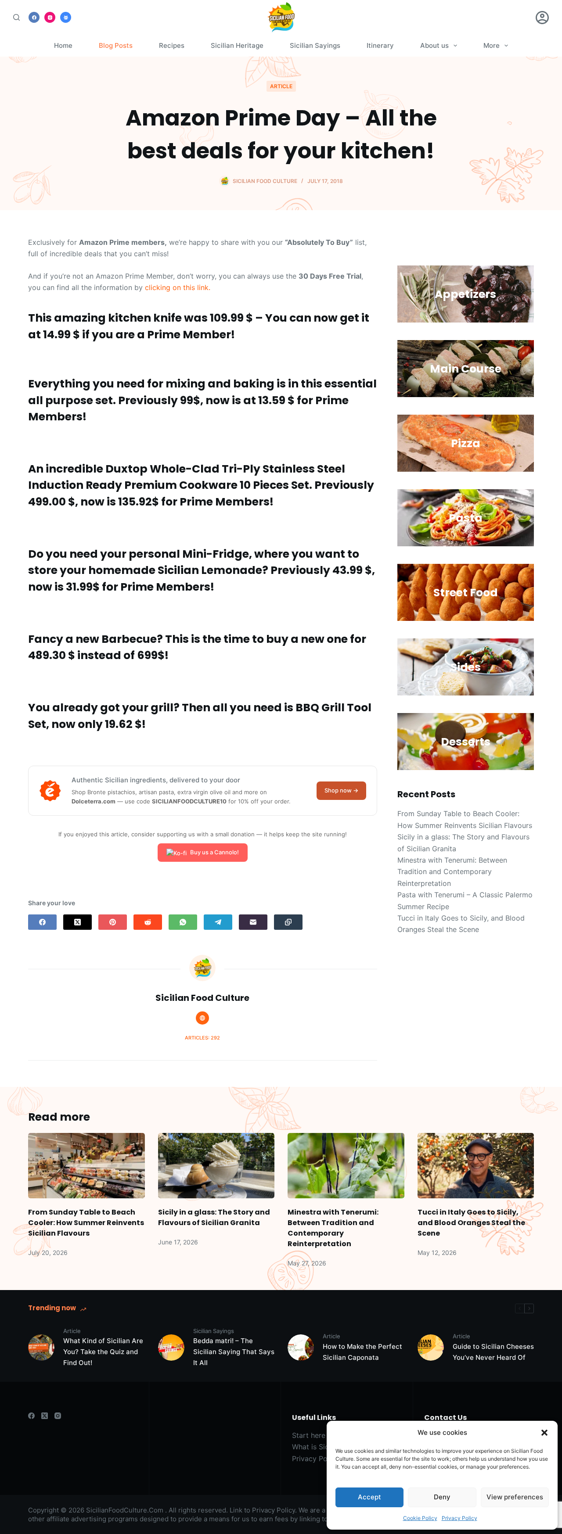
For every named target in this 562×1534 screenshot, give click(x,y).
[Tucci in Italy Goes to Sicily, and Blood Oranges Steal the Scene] (476, 1165)
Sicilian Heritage (237, 45)
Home (63, 45)
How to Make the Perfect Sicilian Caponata (362, 1352)
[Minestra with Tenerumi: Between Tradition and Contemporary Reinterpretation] (346, 1165)
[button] (544, 1432)
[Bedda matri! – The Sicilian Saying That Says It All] (171, 1347)
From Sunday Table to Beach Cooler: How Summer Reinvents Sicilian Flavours (86, 1222)
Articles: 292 (202, 1038)
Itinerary (380, 45)
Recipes (171, 45)
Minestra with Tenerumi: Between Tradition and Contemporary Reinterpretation (452, 872)
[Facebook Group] (65, 17)
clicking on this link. (177, 287)
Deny (442, 1497)
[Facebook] (34, 17)
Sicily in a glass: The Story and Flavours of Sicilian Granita (214, 1217)
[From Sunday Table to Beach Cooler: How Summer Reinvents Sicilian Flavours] (86, 1165)
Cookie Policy (420, 1518)
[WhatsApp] (183, 922)
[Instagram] (49, 17)
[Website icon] (202, 1018)
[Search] (16, 17)
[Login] (542, 17)
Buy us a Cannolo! (214, 852)
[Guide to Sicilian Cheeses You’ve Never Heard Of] (431, 1347)
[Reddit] (147, 922)
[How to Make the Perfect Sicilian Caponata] (301, 1347)
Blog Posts (116, 45)
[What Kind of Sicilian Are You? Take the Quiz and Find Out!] (41, 1347)
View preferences (514, 1497)
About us (434, 45)
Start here (308, 1435)
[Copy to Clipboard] (288, 922)
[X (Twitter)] (77, 922)
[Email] (253, 922)
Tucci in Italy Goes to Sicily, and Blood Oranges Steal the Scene (471, 1222)
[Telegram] (218, 922)
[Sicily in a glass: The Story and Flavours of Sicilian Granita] (216, 1165)
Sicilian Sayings (315, 45)
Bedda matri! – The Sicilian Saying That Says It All (233, 1352)
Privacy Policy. (274, 1510)
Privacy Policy (459, 1518)
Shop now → (341, 790)
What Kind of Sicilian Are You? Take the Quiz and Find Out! (103, 1352)
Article (281, 86)
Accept (369, 1497)
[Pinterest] (112, 922)
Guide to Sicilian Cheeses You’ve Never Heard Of (493, 1352)
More (491, 45)
